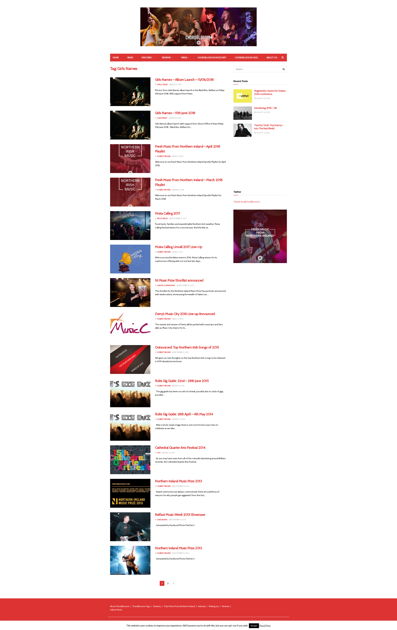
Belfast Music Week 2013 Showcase (180, 514)
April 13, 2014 (169, 453)
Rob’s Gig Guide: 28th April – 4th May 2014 (184, 414)
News (130, 57)
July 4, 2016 (178, 319)
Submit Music (116, 609)
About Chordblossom (119, 606)
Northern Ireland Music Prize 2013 (178, 481)
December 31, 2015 (181, 352)
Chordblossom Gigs (246, 57)
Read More (265, 625)
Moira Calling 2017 (167, 213)
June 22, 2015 (179, 386)
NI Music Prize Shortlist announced (179, 280)
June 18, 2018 (175, 118)
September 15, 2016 (186, 285)
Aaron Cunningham (166, 285)
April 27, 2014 (179, 419)
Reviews (166, 57)
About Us (272, 57)
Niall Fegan (162, 84)
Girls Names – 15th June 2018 (175, 113)
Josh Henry (162, 118)
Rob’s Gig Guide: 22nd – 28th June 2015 (182, 381)
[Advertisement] (260, 162)
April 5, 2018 (179, 190)
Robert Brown (164, 156)
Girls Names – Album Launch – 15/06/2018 (184, 80)
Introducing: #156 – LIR (265, 108)
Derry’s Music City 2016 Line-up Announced (185, 314)
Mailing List (214, 606)
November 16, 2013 (178, 520)
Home (116, 57)
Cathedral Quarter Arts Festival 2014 (180, 448)
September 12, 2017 (179, 218)
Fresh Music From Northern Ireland (179, 606)
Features (147, 57)
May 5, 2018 (178, 156)
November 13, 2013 (181, 553)
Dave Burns (162, 520)
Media (184, 57)
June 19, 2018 (176, 84)
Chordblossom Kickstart (212, 57)
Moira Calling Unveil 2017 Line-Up (178, 247)
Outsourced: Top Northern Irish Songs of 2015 (187, 347)
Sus (159, 453)
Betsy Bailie (162, 218)
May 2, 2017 (178, 252)
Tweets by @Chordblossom (246, 201)
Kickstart (202, 606)
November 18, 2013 (181, 486)
